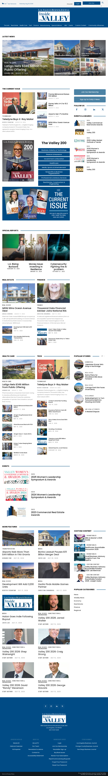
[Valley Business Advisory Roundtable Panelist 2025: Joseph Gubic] (79, 578)
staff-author (43, 624)
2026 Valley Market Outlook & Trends (94, 141)
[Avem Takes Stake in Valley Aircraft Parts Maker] (42, 332)
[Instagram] (85, 109)
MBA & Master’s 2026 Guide (93, 539)
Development (89, 395)
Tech (39, 356)
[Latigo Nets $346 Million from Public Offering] (28, 58)
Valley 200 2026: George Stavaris (51, 686)
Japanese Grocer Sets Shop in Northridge (94, 365)
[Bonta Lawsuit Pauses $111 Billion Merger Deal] (54, 538)
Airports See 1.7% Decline (58, 114)
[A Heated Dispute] (79, 410)
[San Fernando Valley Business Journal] (54, 15)
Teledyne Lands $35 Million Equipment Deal (57, 439)
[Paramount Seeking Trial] (67, 49)
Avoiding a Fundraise (55, 429)
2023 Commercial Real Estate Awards (47, 513)
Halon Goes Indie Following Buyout (17, 618)
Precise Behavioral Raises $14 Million (59, 95)
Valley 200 (91, 132)
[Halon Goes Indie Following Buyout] (18, 603)
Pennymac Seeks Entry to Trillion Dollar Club (59, 339)
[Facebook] (76, 109)
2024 (33, 491)
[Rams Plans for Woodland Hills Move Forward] (79, 376)
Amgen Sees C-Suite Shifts (23, 434)
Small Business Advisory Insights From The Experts (95, 558)
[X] (102, 109)
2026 (88, 120)
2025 (88, 156)
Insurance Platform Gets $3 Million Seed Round (57, 410)
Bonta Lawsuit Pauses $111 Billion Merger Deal (52, 553)
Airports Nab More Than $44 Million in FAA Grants (16, 553)
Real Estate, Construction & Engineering (49, 614)
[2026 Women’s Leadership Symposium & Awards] (79, 149)
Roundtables (92, 535)
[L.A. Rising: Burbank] (13, 247)
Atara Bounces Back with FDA (23, 424)
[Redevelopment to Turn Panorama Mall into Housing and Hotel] (79, 399)
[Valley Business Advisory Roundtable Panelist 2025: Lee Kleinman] (79, 567)
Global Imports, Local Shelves (58, 448)
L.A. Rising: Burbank (13, 265)
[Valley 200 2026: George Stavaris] (54, 670)
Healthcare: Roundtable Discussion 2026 (95, 548)
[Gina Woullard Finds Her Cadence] (93, 49)
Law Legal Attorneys (92, 409)
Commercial (89, 362)
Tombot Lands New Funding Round (58, 401)
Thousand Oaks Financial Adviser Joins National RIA (52, 309)
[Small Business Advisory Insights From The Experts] (79, 557)
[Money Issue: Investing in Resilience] (36, 247)
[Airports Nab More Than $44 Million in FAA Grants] (18, 538)
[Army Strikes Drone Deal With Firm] (42, 422)
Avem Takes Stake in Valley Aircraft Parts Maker (57, 330)
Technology (6, 116)
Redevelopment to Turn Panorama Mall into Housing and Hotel (94, 400)
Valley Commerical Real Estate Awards (95, 124)
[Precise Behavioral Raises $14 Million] (42, 96)
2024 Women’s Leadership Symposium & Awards (46, 496)
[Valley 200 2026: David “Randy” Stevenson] (18, 670)
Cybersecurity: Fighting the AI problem (59, 266)
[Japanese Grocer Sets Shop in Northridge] (79, 364)
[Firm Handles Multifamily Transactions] (7, 339)
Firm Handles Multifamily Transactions (22, 337)
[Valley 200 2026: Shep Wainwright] (18, 636)
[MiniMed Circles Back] (7, 455)
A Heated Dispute (92, 411)
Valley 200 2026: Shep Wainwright (14, 653)
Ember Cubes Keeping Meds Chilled (23, 444)
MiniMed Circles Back (20, 453)
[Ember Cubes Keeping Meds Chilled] (7, 446)
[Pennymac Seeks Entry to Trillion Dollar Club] (42, 341)
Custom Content (82, 531)
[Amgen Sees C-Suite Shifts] (7, 437)
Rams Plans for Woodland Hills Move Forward (93, 377)
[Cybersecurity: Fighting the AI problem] (59, 247)
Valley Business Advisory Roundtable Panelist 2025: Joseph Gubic (95, 579)
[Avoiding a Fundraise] (42, 432)
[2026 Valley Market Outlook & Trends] (79, 140)
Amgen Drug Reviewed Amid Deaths (23, 415)
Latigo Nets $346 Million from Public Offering (15, 386)
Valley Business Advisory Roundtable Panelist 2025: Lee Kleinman (95, 569)
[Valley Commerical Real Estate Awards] (79, 123)
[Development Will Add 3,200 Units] (7, 330)
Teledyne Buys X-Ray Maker (18, 119)
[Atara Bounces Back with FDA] (7, 427)
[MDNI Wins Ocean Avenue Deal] (42, 124)
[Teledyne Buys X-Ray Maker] (18, 103)
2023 (33, 509)
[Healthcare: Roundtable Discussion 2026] (79, 548)
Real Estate (8, 280)
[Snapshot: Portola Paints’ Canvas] (93, 67)
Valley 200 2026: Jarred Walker (51, 619)
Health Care (10, 62)
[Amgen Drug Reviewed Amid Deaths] (7, 418)
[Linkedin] (94, 109)
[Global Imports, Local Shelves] (42, 451)
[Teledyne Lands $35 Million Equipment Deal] (42, 441)
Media (40, 548)
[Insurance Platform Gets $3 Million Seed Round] (42, 413)
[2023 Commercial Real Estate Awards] (16, 512)
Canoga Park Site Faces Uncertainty (95, 388)
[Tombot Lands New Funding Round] (42, 403)
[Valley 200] (79, 131)
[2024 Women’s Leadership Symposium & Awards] (16, 494)
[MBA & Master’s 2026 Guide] (79, 538)
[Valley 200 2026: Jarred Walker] (54, 603)
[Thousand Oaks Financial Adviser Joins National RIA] (53, 293)
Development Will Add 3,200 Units (23, 327)
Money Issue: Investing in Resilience (36, 266)
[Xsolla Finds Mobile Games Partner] (54, 570)
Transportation (8, 548)
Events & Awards (83, 116)
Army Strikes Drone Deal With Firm (58, 420)
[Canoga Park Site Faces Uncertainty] (79, 387)
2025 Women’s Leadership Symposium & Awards (46, 478)
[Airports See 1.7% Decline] (42, 115)
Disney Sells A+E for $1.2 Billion (58, 104)
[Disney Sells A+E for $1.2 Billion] (42, 105)
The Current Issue (11, 89)
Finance (41, 280)
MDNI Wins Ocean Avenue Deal (59, 123)
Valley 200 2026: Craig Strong (50, 653)
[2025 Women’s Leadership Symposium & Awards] (79, 158)
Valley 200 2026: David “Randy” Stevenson (14, 686)
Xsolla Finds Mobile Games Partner (53, 585)
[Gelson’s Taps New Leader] (67, 67)
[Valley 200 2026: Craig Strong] (54, 636)
